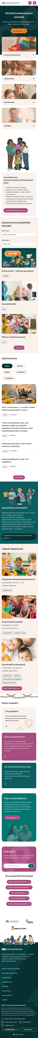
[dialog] (19, 1020)
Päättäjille (5, 986)
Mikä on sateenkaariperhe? (11, 969)
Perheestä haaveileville (9, 973)
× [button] (36, 1004)
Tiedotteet (9, 378)
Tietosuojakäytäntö (29, 1015)
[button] (19, 1034)
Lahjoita (4, 1000)
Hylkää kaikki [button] (28, 1029)
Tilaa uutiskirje (7, 995)
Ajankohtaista (6, 991)
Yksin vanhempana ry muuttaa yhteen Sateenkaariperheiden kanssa (18, 408)
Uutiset (20, 366)
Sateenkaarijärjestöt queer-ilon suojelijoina (15, 460)
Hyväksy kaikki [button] (10, 1029)
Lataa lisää (19, 348)
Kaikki (7, 366)
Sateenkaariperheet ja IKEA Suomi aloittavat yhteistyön (16, 445)
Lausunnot (21, 372)
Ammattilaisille (7, 982)
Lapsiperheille (6, 977)
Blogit (7, 372)
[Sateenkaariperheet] (11, 3)
